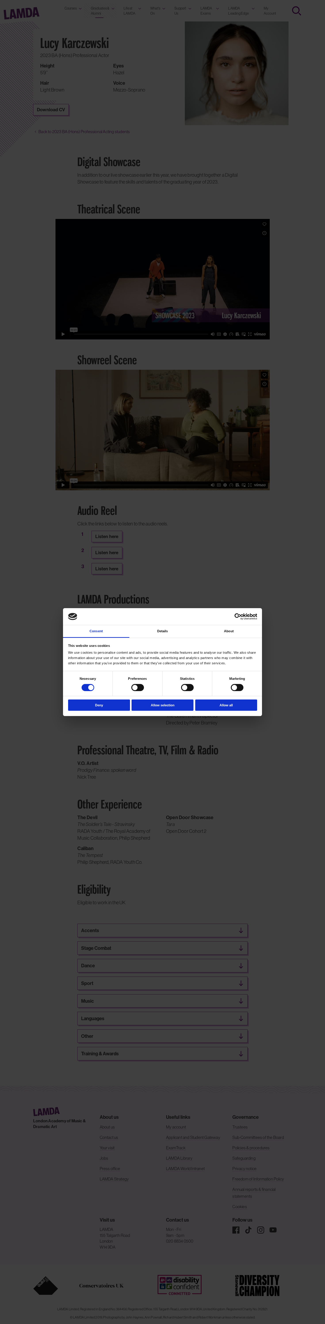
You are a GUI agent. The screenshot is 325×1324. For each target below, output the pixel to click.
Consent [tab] (96, 631)
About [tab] (229, 631)
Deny (99, 705)
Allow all (226, 705)
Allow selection (162, 705)
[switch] (137, 687)
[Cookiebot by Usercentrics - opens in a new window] (237, 616)
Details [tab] (162, 631)
